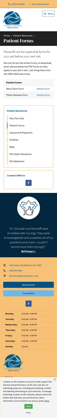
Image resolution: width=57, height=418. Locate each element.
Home (7, 35)
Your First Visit (16, 118)
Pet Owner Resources (20, 154)
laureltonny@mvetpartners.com (23, 275)
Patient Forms (16, 125)
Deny (28, 412)
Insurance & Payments (21, 132)
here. (47, 400)
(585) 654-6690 (15, 270)
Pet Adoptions (16, 161)
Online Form (43, 88)
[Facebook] (29, 183)
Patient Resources (22, 35)
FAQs (12, 146)
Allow (28, 406)
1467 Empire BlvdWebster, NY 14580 (25, 265)
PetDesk (13, 139)
